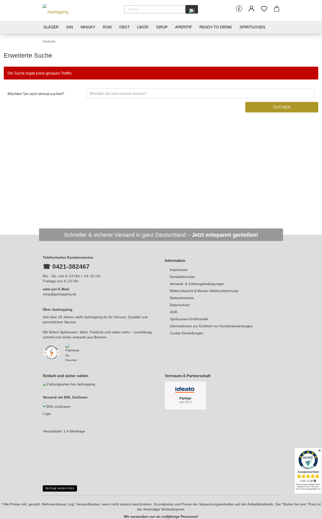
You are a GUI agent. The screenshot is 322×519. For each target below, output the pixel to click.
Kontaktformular (182, 277)
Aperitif (183, 27)
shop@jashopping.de (59, 294)
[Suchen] (191, 9)
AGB (173, 312)
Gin (69, 27)
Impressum (179, 270)
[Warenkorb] (276, 9)
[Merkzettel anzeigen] (264, 9)
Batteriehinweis (182, 298)
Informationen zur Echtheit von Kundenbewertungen (211, 326)
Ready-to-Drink (215, 27)
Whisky (87, 27)
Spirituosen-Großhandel (189, 319)
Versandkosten (88, 504)
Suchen (282, 107)
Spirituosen (252, 27)
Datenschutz (180, 305)
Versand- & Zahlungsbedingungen (197, 284)
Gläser (51, 27)
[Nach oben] (308, 511)
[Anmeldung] (251, 9)
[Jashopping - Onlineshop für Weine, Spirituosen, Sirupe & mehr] (65, 10)
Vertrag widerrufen (60, 488)
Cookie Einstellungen (186, 333)
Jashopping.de (95, 317)
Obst (124, 27)
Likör (142, 27)
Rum (107, 27)
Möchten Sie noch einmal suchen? (36, 94)
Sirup (162, 27)
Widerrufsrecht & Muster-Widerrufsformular (204, 291)
